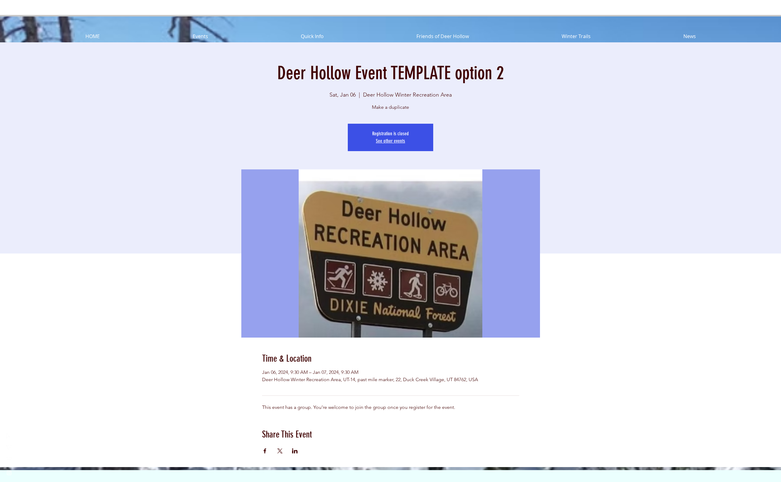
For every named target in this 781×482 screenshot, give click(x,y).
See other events (390, 141)
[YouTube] (9, 461)
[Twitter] (9, 448)
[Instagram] (9, 473)
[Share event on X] (280, 450)
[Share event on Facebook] (265, 450)
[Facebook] (9, 436)
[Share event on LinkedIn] (295, 450)
